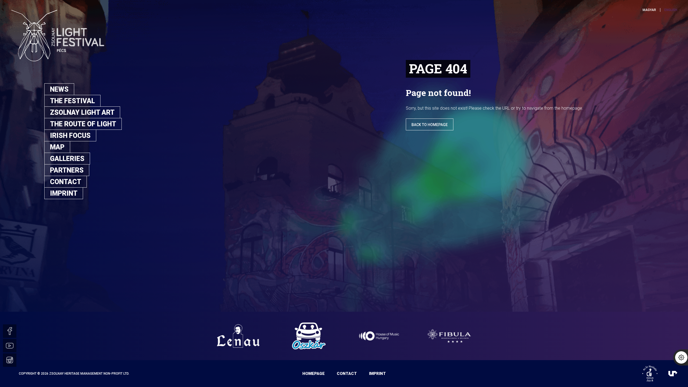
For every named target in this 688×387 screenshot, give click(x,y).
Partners (67, 170)
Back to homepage (429, 125)
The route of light (83, 124)
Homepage (313, 373)
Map (57, 147)
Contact (65, 182)
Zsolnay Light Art (82, 112)
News (59, 89)
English (670, 10)
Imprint (63, 193)
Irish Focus (70, 135)
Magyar (649, 10)
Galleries (67, 159)
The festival (72, 101)
